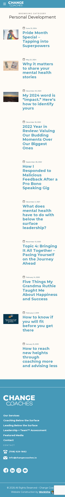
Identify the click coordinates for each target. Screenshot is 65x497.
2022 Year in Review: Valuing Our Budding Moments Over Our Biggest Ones (39, 137)
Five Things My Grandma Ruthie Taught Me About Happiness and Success (40, 290)
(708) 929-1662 (17, 451)
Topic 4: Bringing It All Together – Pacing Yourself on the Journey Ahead (40, 255)
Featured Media (13, 435)
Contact (8, 440)
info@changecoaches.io (23, 457)
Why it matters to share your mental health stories (38, 70)
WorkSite (44, 492)
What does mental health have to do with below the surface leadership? (38, 217)
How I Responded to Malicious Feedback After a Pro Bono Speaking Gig (40, 177)
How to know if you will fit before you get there (38, 323)
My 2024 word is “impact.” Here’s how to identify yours (39, 101)
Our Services (11, 415)
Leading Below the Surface (20, 425)
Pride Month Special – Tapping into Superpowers (36, 39)
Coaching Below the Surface (21, 420)
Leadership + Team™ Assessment (24, 430)
